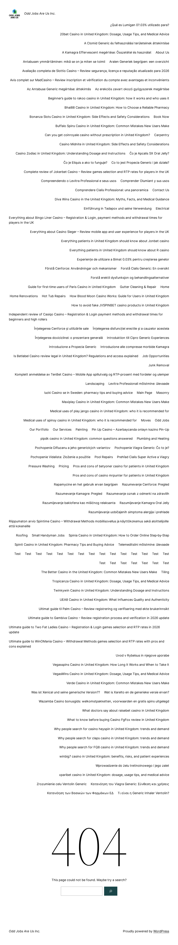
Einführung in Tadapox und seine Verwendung (118, 208)
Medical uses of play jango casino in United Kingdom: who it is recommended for (109, 411)
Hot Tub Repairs (54, 296)
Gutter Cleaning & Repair (138, 287)
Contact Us (160, 190)
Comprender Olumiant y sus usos (144, 181)
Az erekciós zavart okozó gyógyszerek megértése (132, 89)
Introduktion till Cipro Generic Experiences (138, 338)
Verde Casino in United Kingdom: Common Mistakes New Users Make (117, 683)
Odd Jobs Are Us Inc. (39, 13)
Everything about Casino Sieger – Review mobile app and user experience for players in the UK (99, 232)
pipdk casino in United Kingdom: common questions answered (87, 438)
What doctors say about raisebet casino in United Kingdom (125, 710)
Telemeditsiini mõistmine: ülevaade (143, 544)
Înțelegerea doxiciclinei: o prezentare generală (69, 338)
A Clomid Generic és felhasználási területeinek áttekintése (126, 43)
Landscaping (95, 383)
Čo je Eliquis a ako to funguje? (85, 162)
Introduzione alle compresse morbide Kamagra (134, 347)
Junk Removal (158, 365)
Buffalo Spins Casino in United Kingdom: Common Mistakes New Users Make (112, 126)
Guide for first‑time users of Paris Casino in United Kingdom (72, 287)
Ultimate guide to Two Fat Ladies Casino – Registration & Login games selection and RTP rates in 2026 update (84, 629)
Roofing (22, 535)
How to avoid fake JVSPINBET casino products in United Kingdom (120, 305)
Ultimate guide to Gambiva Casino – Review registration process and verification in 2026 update (98, 618)
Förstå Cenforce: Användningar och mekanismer (81, 268)
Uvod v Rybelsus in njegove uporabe (142, 655)
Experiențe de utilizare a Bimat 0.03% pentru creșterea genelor (123, 259)
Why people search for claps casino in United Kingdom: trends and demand (113, 738)
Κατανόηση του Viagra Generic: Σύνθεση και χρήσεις (130, 784)
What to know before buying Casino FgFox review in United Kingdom (118, 720)
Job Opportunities (155, 356)
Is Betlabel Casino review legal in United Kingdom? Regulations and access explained (76, 356)
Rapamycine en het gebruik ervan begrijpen (86, 484)
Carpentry (161, 135)
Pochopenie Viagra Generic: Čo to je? (142, 448)
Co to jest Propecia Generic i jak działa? (140, 162)
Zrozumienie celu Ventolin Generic (62, 784)
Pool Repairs (104, 457)
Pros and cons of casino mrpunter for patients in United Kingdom (121, 475)
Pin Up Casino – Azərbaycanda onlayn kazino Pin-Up (130, 429)
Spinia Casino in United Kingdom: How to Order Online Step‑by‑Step (119, 535)
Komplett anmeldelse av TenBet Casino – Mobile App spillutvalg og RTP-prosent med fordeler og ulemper (92, 374)
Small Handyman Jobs (48, 535)
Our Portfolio (39, 429)
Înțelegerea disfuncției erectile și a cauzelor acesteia (131, 328)
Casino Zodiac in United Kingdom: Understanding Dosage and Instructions (70, 153)
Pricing (64, 466)
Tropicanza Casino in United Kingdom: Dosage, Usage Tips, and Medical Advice (110, 581)
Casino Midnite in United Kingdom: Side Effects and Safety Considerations (114, 144)
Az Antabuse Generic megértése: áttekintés (59, 89)
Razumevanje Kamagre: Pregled (79, 493)
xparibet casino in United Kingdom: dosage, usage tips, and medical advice (114, 775)
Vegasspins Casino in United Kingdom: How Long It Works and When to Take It (111, 664)
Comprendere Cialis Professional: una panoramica (111, 190)
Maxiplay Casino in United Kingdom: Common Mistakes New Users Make (115, 402)
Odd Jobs (162, 420)
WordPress (161, 931)
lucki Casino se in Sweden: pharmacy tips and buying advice (88, 392)
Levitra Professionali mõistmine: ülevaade (138, 383)
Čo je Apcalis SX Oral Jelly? (149, 153)
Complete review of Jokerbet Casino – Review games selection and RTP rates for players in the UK (96, 172)
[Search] (110, 891)
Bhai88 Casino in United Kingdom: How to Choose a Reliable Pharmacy (116, 107)
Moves (146, 420)
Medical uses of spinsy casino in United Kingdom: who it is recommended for (80, 420)
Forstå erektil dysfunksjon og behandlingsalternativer (130, 277)
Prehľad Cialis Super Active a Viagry (143, 457)
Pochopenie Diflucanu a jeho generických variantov (72, 448)
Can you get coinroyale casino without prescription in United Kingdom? (97, 135)
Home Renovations (24, 296)
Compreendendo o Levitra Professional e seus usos (78, 181)
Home (164, 287)
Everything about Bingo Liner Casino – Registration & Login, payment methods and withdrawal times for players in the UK (85, 220)
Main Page (144, 392)
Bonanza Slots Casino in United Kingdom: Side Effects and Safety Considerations (89, 117)
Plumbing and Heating (153, 438)
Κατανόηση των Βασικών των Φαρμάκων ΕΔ (80, 793)
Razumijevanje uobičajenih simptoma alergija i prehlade (128, 512)
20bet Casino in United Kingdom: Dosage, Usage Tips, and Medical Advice (114, 34)
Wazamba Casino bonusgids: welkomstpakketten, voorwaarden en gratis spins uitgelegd (104, 701)
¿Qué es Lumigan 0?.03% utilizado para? (139, 25)
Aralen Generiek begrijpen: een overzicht (139, 61)
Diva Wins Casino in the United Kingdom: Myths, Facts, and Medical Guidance (112, 199)
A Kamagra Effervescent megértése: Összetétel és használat (106, 52)
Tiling (165, 572)
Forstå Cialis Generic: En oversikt (145, 268)
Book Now (161, 117)
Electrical (162, 208)
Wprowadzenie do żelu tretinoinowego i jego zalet (132, 765)
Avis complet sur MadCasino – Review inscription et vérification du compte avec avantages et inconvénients (89, 80)
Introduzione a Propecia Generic (72, 347)
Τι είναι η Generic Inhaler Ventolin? (143, 793)
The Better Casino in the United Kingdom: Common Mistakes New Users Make (99, 572)
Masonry (162, 392)
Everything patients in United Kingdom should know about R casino (119, 250)
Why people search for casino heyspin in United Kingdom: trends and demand (111, 729)
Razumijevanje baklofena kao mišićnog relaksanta (78, 503)
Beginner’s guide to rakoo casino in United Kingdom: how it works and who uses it (108, 98)
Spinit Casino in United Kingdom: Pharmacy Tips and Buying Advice (64, 544)
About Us (162, 52)
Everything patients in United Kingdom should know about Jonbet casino (115, 241)
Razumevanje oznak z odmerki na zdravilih (137, 493)
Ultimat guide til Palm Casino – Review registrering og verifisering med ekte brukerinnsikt (104, 609)
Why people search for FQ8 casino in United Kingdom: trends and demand (114, 747)
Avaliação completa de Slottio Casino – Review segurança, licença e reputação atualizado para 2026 (95, 71)
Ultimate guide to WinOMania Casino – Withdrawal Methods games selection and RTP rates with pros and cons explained (86, 643)
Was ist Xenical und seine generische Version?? (65, 692)
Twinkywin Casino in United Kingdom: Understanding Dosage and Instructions (111, 590)
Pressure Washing (42, 466)
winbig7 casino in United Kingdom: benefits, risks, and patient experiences (114, 756)
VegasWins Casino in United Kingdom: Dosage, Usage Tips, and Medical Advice (111, 674)
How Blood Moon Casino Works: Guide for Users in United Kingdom (119, 296)
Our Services (62, 429)
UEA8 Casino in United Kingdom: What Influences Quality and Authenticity (114, 599)
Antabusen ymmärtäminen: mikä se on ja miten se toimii (64, 61)
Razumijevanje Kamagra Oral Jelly (144, 503)
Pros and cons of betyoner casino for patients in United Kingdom (121, 466)
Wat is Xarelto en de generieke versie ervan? (136, 692)
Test (17, 554)
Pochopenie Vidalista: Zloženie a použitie (60, 457)
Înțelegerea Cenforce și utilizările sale (61, 328)
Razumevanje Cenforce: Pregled (145, 484)
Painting (82, 429)
